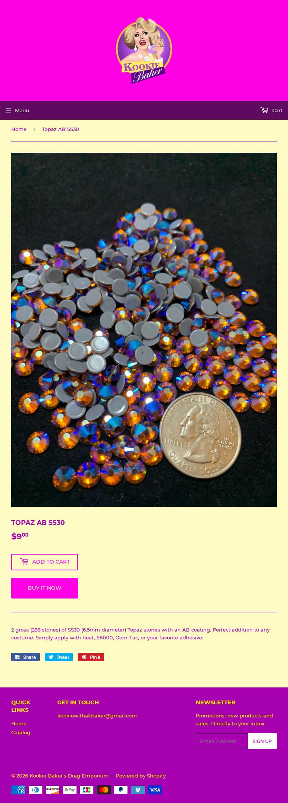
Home (19, 129)
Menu (22, 110)
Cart (276, 110)
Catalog (20, 732)
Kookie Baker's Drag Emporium (69, 776)
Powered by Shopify (141, 776)
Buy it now (45, 588)
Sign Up (262, 741)
